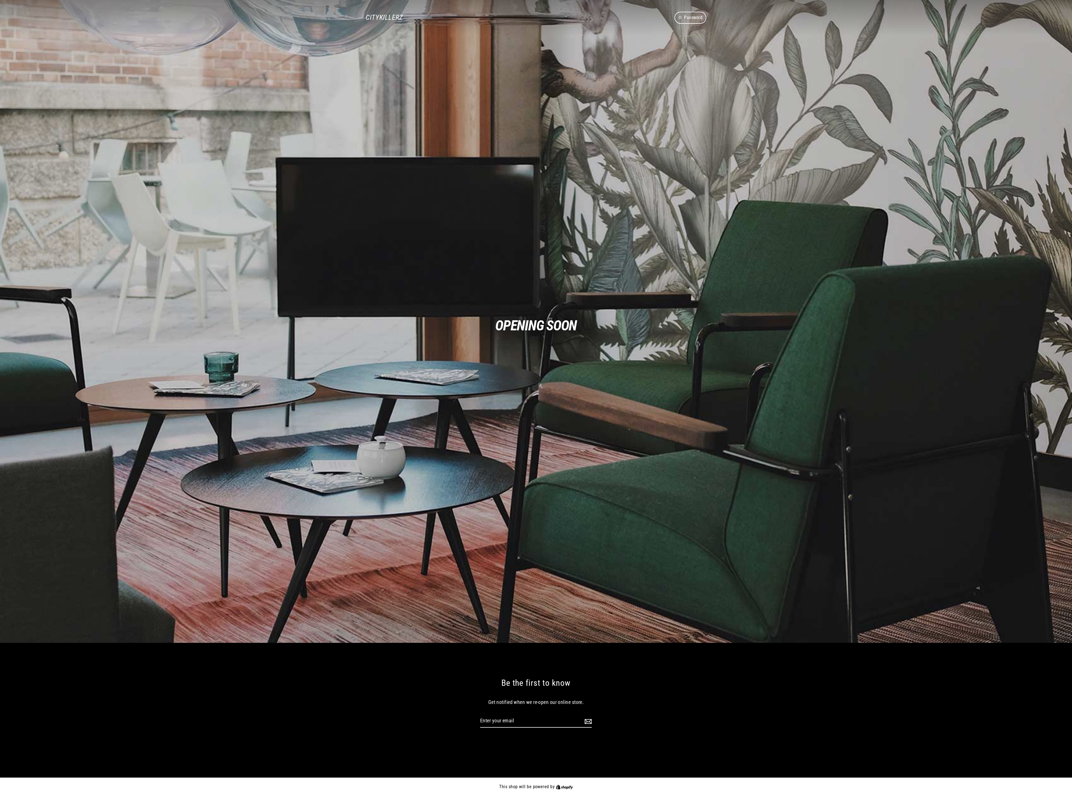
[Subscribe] (587, 721)
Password (693, 17)
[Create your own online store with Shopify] (564, 786)
